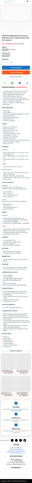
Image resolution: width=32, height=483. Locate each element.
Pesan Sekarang (16, 67)
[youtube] (20, 440)
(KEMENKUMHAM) (17, 410)
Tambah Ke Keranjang (16, 72)
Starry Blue (5, 49)
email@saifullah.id (18, 449)
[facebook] (12, 440)
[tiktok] (24, 440)
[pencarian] (14, 2)
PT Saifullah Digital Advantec (16, 451)
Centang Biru (16, 420)
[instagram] (16, 440)
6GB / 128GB (5, 55)
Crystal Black (12, 49)
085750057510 (18, 447)
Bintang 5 (12, 430)
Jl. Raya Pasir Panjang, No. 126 (17, 452)
